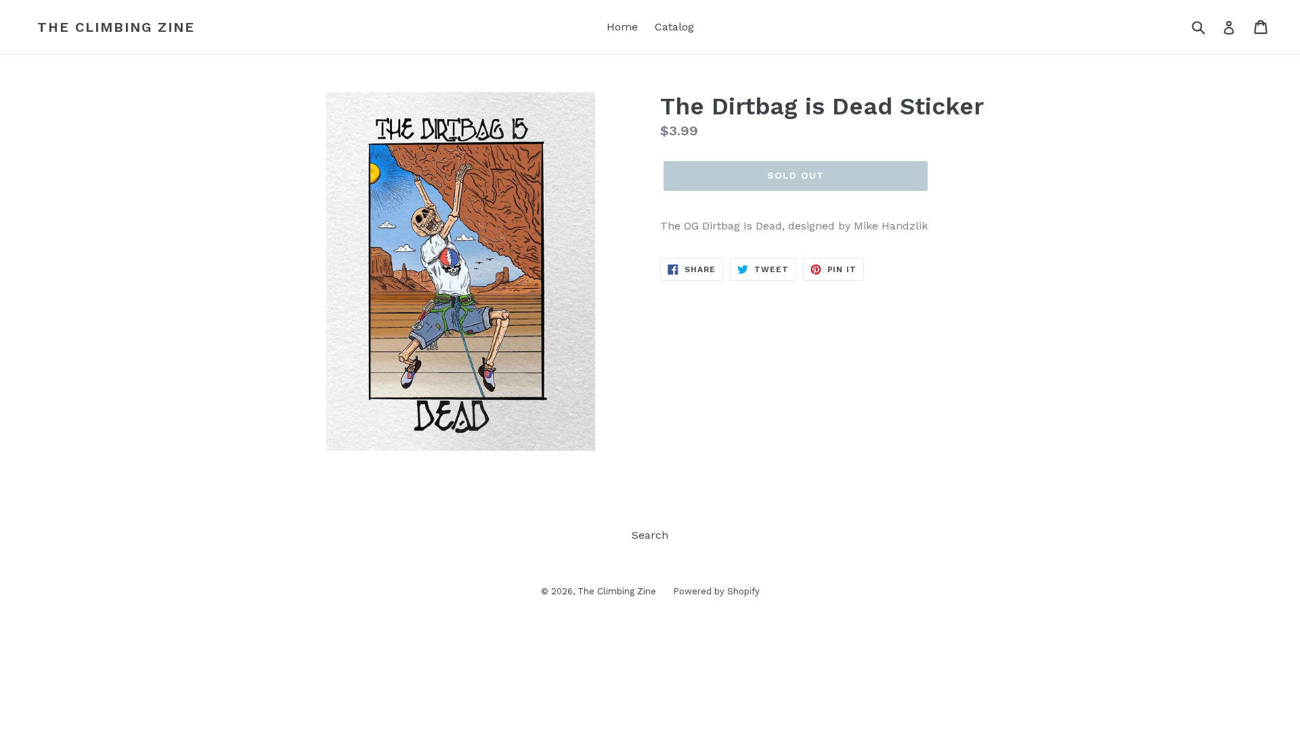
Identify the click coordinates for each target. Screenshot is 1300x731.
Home (622, 26)
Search (650, 535)
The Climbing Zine (116, 27)
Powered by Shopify (716, 591)
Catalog (674, 26)
